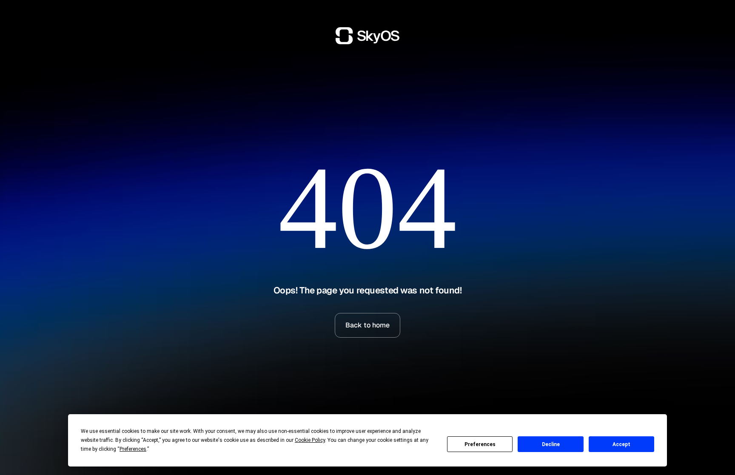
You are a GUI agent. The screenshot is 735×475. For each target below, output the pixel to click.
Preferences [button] (133, 449)
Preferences (480, 444)
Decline (551, 444)
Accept (621, 444)
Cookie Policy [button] (310, 440)
